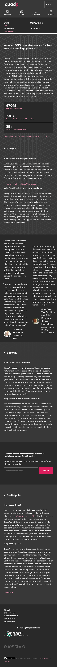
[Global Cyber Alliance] (16, 635)
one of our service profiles (24, 516)
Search (46, 470)
